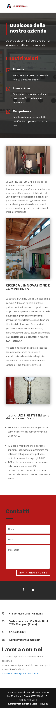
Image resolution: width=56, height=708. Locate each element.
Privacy (44, 703)
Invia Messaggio (33, 572)
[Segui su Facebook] (23, 589)
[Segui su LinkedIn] (33, 589)
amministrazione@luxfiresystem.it (20, 673)
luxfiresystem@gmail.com (22, 703)
